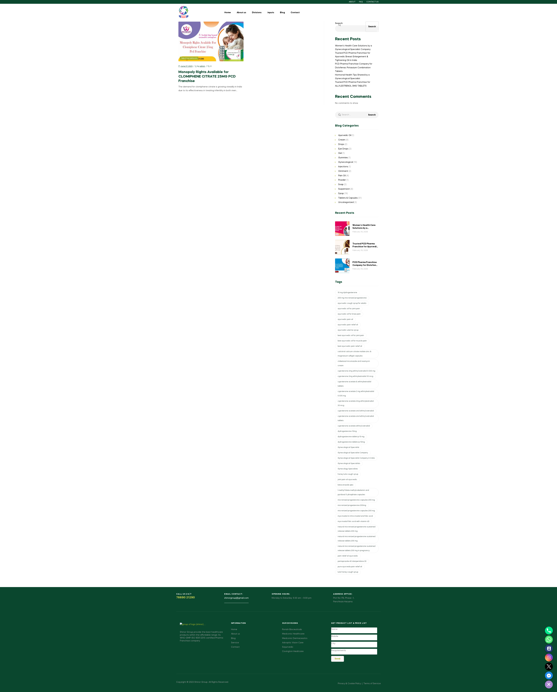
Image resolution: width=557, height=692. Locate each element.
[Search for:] (357, 115)
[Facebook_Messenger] (549, 675)
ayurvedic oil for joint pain (349, 309)
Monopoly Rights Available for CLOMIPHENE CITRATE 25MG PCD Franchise (207, 76)
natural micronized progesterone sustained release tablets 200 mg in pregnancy (356, 548)
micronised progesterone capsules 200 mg (356, 500)
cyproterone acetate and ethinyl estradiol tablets (356, 418)
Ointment (343, 171)
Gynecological (345, 162)
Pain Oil (342, 176)
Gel (340, 153)
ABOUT (352, 2)
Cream (341, 140)
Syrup (341, 193)
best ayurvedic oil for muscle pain (352, 341)
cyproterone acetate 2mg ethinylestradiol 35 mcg (356, 403)
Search (339, 23)
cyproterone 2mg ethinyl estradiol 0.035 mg (356, 371)
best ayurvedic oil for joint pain (351, 335)
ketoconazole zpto (345, 485)
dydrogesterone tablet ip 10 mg (351, 437)
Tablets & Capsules (189, 58)
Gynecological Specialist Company (353, 453)
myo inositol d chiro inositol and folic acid (355, 516)
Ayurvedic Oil (344, 135)
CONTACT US (372, 2)
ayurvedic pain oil (345, 319)
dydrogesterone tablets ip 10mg (351, 442)
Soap (340, 185)
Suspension (344, 189)
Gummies (343, 158)
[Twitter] (549, 666)
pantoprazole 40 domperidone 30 (352, 561)
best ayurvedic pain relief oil (350, 346)
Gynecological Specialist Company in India (356, 458)
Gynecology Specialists (348, 469)
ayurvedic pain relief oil (348, 325)
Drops (341, 144)
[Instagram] (549, 657)
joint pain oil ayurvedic (347, 480)
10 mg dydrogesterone (347, 293)
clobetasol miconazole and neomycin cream (354, 363)
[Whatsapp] (549, 639)
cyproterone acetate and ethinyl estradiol (356, 411)
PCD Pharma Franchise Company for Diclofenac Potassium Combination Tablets (353, 67)
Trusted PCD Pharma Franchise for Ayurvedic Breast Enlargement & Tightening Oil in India (352, 56)
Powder (342, 180)
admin (202, 66)
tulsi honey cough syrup (348, 572)
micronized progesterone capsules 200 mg (356, 511)
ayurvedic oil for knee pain (349, 314)
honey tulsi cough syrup (348, 474)
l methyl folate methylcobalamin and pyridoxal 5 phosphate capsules (353, 493)
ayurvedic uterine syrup (348, 330)
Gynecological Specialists (349, 463)
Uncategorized (346, 202)
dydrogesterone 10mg (347, 431)
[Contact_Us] (549, 648)
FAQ (361, 2)
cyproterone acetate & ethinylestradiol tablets (354, 384)
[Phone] (549, 630)
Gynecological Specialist (348, 447)
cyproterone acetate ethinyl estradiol (354, 426)
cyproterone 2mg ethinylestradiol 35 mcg (355, 376)
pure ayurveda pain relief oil (350, 567)
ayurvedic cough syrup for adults (352, 303)
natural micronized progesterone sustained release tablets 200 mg (356, 539)
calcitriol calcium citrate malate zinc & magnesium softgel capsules (354, 354)
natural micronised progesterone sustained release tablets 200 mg (356, 529)
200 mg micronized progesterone (352, 298)
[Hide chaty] (549, 684)
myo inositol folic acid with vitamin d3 (353, 521)
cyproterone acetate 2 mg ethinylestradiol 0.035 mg (356, 394)
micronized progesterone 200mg (352, 505)
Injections (343, 167)
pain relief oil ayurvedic (348, 556)
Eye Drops (343, 149)
